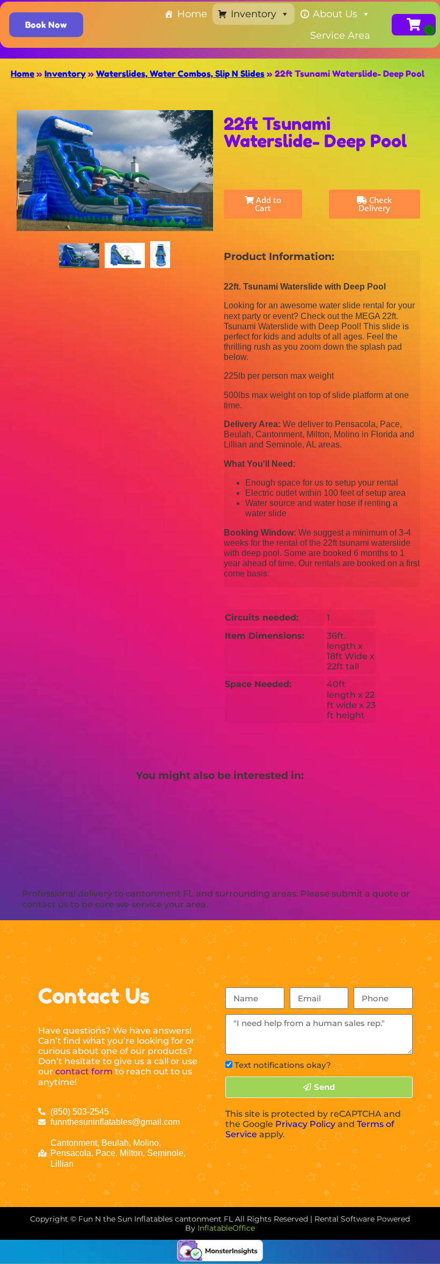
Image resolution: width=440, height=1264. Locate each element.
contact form (84, 1071)
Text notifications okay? (282, 1065)
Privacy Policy (305, 1124)
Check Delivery (375, 203)
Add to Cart (267, 203)
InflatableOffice (226, 1228)
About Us (335, 14)
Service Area (340, 35)
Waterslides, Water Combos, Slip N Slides (180, 73)
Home (192, 14)
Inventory (253, 14)
